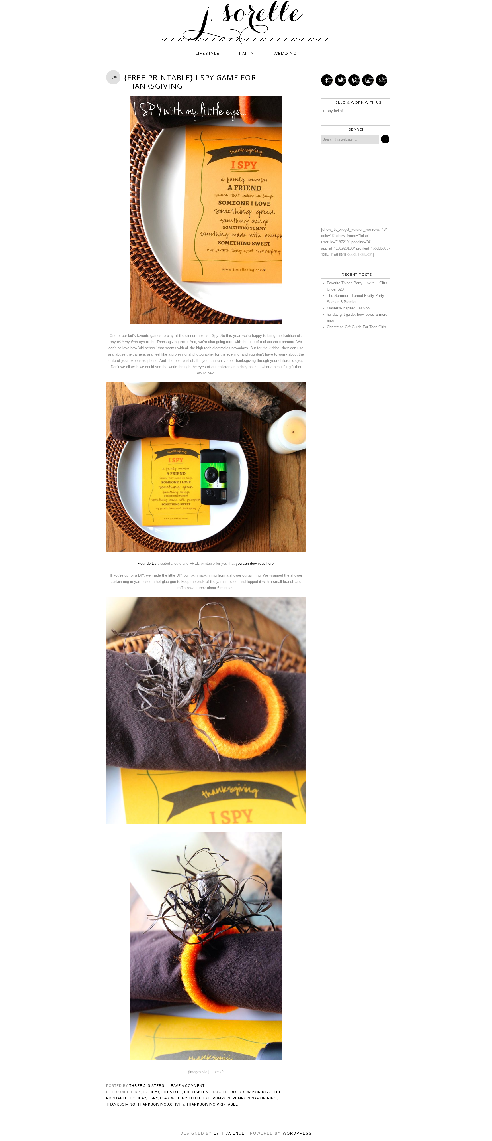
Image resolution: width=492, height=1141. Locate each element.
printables (196, 1092)
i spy (153, 1098)
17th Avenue (229, 1133)
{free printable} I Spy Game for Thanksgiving (190, 81)
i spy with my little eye (185, 1098)
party (246, 53)
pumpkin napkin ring (255, 1098)
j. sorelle (246, 22)
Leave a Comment (187, 1086)
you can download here (255, 563)
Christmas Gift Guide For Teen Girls (356, 327)
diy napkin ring (255, 1092)
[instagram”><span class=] (368, 80)
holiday (151, 1092)
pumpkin (221, 1098)
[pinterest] (354, 80)
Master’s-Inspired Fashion (348, 308)
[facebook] (327, 80)
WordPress (297, 1133)
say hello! (335, 111)
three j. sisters (146, 1086)
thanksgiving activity (161, 1104)
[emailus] (381, 80)
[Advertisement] (354, 185)
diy (138, 1092)
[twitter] (340, 80)
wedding (285, 53)
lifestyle (208, 53)
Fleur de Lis (147, 563)
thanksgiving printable (212, 1104)
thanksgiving (120, 1104)
